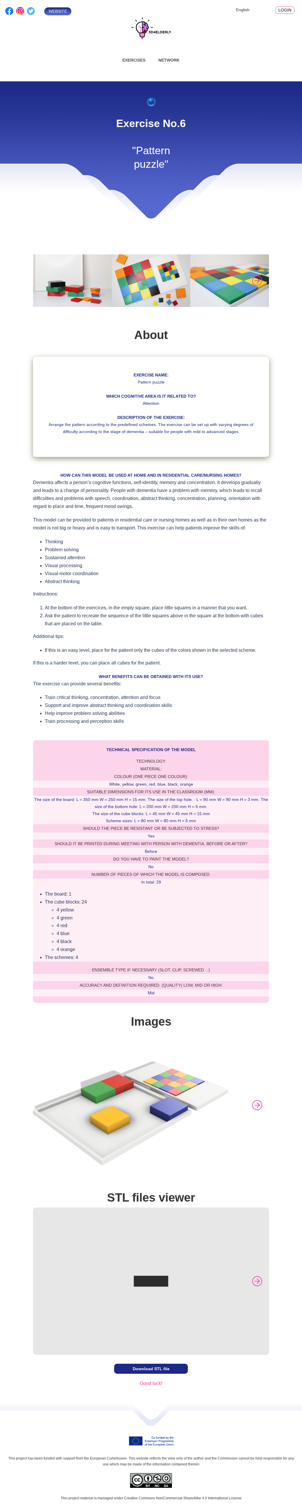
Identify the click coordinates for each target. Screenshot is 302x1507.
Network (169, 60)
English (243, 9)
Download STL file (151, 1368)
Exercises (133, 60)
